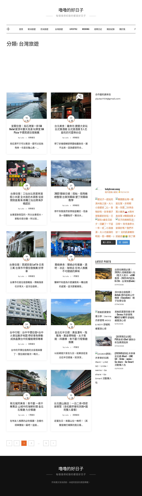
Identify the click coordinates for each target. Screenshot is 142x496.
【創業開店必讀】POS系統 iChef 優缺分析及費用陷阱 (125, 339)
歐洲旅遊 (32, 29)
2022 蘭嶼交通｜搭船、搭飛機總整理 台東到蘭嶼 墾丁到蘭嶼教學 (71, 197)
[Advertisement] (71, 71)
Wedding (85, 29)
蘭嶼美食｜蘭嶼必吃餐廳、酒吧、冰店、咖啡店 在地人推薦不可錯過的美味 (71, 268)
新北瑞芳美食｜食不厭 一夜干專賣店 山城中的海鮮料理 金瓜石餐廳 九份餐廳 (26, 406)
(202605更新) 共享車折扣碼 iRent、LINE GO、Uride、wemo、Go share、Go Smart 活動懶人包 (125, 359)
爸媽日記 (98, 29)
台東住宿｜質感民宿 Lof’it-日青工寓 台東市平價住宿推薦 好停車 (26, 268)
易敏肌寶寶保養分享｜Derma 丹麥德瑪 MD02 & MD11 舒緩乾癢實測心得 (125, 316)
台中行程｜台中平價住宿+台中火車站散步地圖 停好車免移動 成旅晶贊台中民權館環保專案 (26, 335)
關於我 (122, 29)
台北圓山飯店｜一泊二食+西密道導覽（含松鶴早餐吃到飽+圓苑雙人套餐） (71, 406)
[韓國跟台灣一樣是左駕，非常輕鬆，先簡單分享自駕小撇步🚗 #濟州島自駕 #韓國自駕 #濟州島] (125, 207)
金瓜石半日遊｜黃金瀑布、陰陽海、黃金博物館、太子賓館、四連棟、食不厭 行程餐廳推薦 (71, 337)
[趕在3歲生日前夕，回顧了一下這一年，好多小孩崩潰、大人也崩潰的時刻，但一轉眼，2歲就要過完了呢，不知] (105, 228)
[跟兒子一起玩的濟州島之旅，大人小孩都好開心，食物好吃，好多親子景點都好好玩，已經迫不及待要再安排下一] (105, 207)
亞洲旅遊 (44, 29)
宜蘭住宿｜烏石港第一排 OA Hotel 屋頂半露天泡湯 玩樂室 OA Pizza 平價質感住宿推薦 (26, 129)
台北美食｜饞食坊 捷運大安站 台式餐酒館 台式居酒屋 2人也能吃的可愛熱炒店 (71, 129)
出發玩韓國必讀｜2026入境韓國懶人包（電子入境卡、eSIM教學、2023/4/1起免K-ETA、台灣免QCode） (126, 275)
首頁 (21, 29)
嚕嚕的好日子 (71, 10)
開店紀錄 (111, 29)
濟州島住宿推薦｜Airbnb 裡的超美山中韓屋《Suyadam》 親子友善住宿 (125, 296)
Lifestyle (73, 29)
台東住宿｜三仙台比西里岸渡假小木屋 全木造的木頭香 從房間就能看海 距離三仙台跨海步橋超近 (26, 198)
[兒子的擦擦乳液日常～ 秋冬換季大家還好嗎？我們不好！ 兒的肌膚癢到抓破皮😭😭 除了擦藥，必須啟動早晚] (125, 228)
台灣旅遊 (59, 29)
